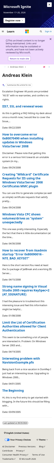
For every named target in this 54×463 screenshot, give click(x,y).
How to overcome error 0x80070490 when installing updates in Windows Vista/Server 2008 (22, 140)
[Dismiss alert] (49, 4)
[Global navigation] (3, 31)
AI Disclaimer (8, 446)
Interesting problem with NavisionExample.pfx (21, 360)
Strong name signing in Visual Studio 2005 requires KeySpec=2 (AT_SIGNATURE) (25, 290)
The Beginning (13, 390)
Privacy (19, 450)
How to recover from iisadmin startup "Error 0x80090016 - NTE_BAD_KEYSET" (24, 254)
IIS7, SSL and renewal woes (22, 106)
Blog (41, 446)
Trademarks (8, 459)
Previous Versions (27, 446)
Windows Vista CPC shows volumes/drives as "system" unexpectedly (22, 218)
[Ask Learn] (44, 67)
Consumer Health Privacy (14, 454)
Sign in (48, 31)
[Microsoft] (27, 31)
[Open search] (41, 31)
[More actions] (49, 67)
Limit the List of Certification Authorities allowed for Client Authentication (24, 326)
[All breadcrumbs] (4, 67)
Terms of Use (38, 454)
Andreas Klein (17, 66)
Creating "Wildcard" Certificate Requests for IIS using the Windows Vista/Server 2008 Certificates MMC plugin (25, 180)
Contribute (7, 450)
